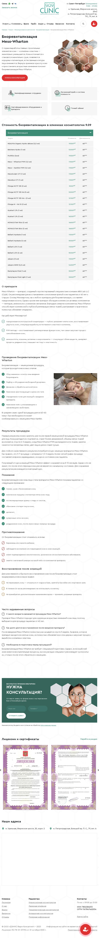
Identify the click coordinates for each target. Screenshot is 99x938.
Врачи (26, 24)
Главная (4, 29)
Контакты (70, 24)
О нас (4, 906)
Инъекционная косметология (24, 29)
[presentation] (0, 770)
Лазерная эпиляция (37, 906)
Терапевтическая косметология (44, 910)
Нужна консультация (15, 78)
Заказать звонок (9, 7)
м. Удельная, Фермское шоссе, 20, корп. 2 (25, 829)
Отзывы (50, 24)
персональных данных (48, 725)
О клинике (16, 24)
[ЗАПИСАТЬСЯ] (94, 24)
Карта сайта (82, 917)
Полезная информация (39, 917)
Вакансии (60, 24)
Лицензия (6, 903)
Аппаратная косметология (41, 913)
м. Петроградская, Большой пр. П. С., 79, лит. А (74, 829)
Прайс (33, 24)
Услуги (5, 24)
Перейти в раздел (88, 739)
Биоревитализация (42, 29)
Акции (40, 24)
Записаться (94, 24)
